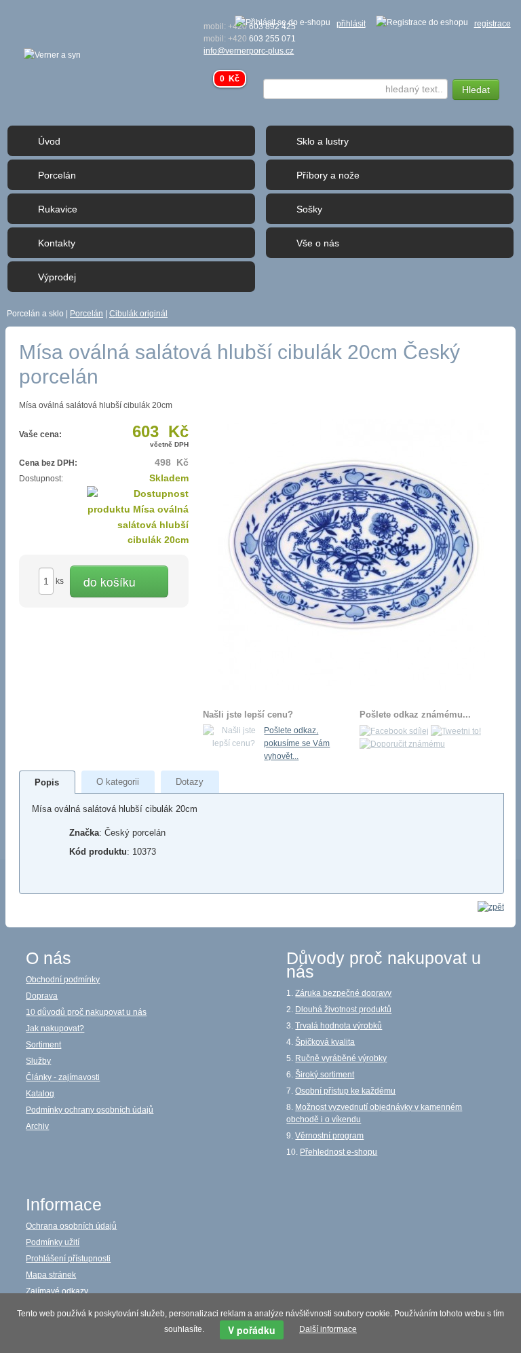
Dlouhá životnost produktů (343, 1009)
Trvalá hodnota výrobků (338, 1026)
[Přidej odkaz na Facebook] (394, 730)
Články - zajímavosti (63, 1077)
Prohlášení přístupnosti (68, 1258)
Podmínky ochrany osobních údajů (89, 1110)
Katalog (40, 1093)
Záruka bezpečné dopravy (343, 993)
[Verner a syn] (52, 54)
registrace (492, 24)
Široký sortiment (324, 1074)
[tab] (47, 782)
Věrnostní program (329, 1136)
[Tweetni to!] (456, 730)
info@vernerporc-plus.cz (249, 51)
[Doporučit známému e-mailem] (402, 744)
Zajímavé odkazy (57, 1291)
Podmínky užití (52, 1242)
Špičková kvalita (325, 1042)
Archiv (37, 1126)
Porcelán (86, 313)
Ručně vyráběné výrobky (341, 1058)
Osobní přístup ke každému (345, 1091)
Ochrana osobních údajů (71, 1226)
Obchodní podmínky (63, 979)
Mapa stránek (51, 1275)
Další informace (328, 1329)
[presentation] (47, 782)
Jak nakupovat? (55, 1028)
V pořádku (251, 1330)
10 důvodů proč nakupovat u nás (86, 1012)
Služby (38, 1061)
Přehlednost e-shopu (338, 1152)
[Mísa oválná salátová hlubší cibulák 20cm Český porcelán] (353, 554)
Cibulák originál (138, 313)
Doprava (42, 996)
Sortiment (43, 1045)
